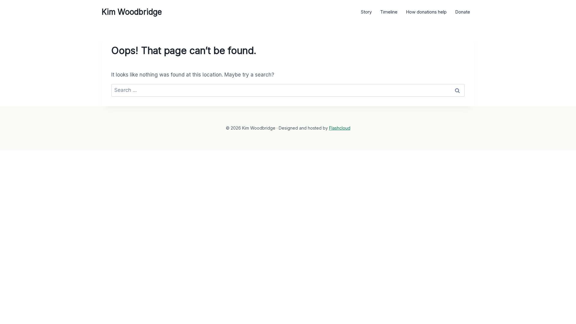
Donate (462, 12)
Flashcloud (339, 127)
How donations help (426, 12)
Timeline (389, 12)
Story (366, 12)
